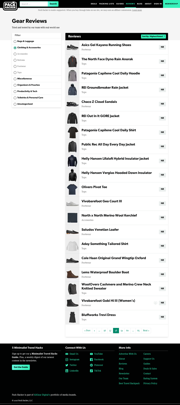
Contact (147, 373)
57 (110, 330)
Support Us (148, 358)
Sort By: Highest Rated (152, 36)
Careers (147, 353)
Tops (19, 72)
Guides (120, 4)
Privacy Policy (150, 383)
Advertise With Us (128, 353)
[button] (36, 35)
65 (138, 330)
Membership (171, 4)
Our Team (123, 378)
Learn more (137, 10)
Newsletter (124, 373)
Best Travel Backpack (129, 383)
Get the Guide (21, 367)
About (148, 4)
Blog (140, 4)
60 (127, 330)
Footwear (21, 66)
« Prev (87, 330)
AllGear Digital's (42, 394)
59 (122, 330)
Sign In (158, 4)
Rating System (150, 378)
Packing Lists (106, 4)
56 (105, 330)
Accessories (22, 53)
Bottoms (21, 60)
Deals (94, 4)
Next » (146, 330)
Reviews (130, 4)
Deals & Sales (150, 368)
